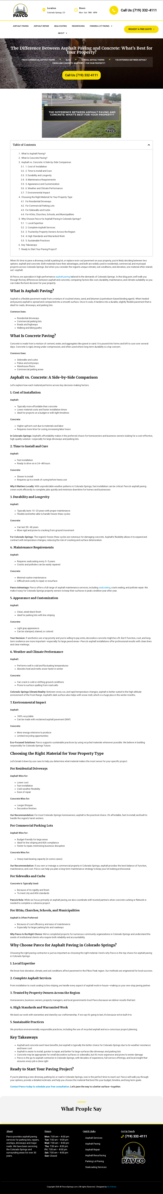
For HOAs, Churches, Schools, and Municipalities (49, 214)
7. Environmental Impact (37, 192)
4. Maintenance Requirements (40, 179)
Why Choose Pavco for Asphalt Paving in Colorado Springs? (51, 218)
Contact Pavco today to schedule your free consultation (39, 1086)
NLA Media (111, 1187)
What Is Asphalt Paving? (33, 153)
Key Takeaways (29, 245)
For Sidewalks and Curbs (37, 210)
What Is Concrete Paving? (34, 158)
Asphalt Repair (41, 26)
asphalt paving (63, 276)
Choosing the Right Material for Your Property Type (46, 197)
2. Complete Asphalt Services (40, 227)
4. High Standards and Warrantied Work (45, 236)
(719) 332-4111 (145, 10)
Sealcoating (60, 26)
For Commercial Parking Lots (40, 205)
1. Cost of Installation (36, 166)
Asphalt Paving (21, 26)
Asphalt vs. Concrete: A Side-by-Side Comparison (46, 162)
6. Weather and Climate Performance (44, 188)
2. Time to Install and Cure (38, 171)
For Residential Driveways (38, 201)
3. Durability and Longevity (38, 175)
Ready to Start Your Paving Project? (39, 249)
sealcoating (104, 587)
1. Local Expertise (34, 223)
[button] (149, 145)
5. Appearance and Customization (42, 184)
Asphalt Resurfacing (95, 1155)
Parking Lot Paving (99, 26)
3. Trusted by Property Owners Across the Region (50, 231)
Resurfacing (78, 26)
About (61, 33)
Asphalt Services (93, 1138)
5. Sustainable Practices (37, 240)
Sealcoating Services (96, 1167)
